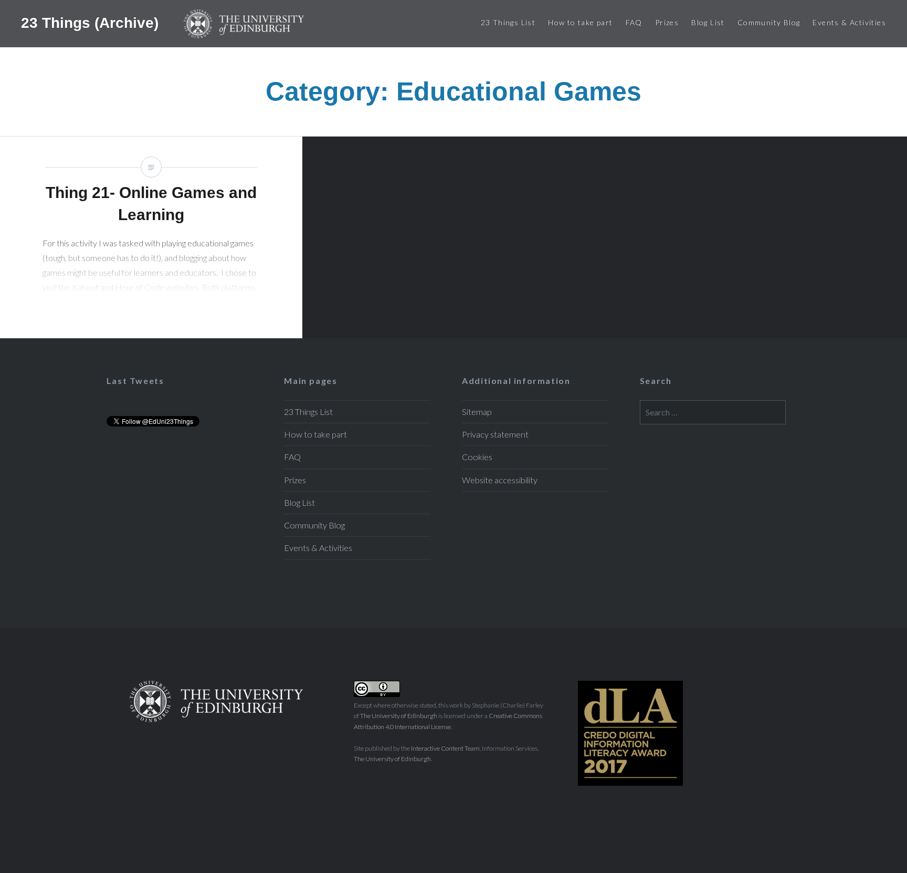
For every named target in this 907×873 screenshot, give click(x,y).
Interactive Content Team (445, 748)
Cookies (477, 457)
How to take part (580, 22)
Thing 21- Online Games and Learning (151, 237)
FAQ (634, 22)
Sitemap (477, 412)
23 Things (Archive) (92, 22)
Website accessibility (499, 480)
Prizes (667, 22)
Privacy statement (495, 434)
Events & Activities (849, 22)
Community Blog (768, 22)
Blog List (708, 22)
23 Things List (508, 22)
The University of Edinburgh (398, 716)
